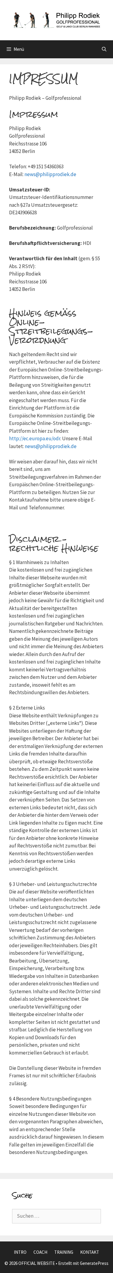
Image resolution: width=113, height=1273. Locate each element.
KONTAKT (89, 1252)
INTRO (20, 1252)
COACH (40, 1252)
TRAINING (63, 1252)
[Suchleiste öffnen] (104, 49)
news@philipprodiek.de (50, 174)
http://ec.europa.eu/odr (34, 438)
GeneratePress (94, 1263)
